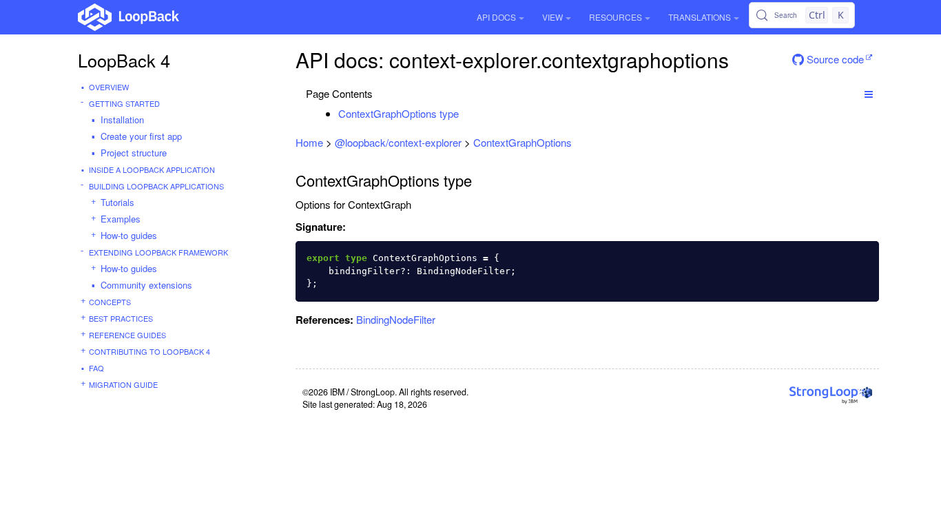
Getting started (124, 103)
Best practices (121, 318)
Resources (615, 17)
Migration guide (123, 384)
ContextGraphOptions (522, 142)
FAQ (96, 367)
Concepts (110, 301)
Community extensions (146, 284)
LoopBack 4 (124, 60)
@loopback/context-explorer (398, 142)
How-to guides (129, 235)
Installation (122, 119)
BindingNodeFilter (395, 319)
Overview (109, 86)
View (552, 17)
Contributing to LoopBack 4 (149, 351)
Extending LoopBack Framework (158, 252)
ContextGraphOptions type (398, 113)
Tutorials (117, 202)
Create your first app (141, 136)
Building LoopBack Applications (156, 185)
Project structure (134, 152)
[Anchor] (466, 113)
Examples (121, 218)
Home (309, 142)
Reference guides (127, 334)
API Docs (496, 17)
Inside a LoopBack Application (152, 169)
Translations (699, 17)
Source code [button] (834, 59)
